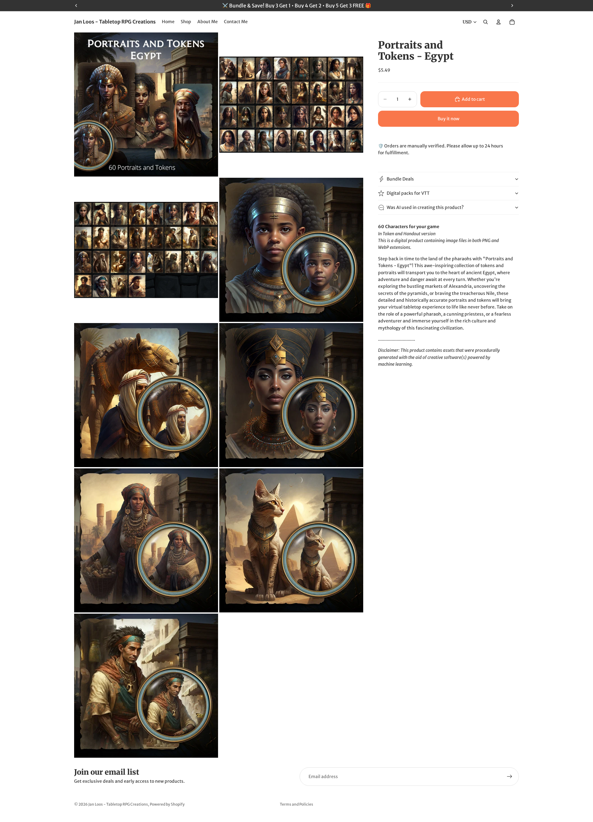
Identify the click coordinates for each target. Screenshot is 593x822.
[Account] (498, 22)
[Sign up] (509, 776)
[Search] (485, 22)
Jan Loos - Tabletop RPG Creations (118, 804)
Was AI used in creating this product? (425, 207)
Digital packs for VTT (408, 193)
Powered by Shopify (167, 804)
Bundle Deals (400, 179)
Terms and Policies (296, 804)
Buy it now (448, 118)
